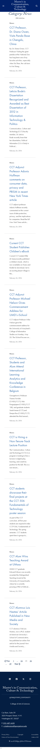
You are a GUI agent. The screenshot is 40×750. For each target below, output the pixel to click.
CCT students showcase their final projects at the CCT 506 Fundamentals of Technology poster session (18, 501)
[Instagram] (30, 679)
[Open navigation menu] (3, 5)
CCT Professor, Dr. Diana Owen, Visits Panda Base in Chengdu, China (19, 36)
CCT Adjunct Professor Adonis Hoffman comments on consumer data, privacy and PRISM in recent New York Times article (19, 183)
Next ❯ (17, 664)
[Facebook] (16, 679)
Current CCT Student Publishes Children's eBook (19, 247)
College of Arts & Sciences (20, 704)
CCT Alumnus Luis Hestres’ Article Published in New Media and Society (19, 616)
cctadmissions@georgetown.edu (15, 726)
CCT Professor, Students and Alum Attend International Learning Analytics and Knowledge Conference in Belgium (18, 374)
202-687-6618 (9, 723)
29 (10, 664)
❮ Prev (7, 661)
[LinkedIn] (10, 679)
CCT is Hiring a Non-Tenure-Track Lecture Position (19, 441)
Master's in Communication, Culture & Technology (20, 6)
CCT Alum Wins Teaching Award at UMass (18, 560)
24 (22, 661)
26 (31, 661)
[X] (23, 679)
